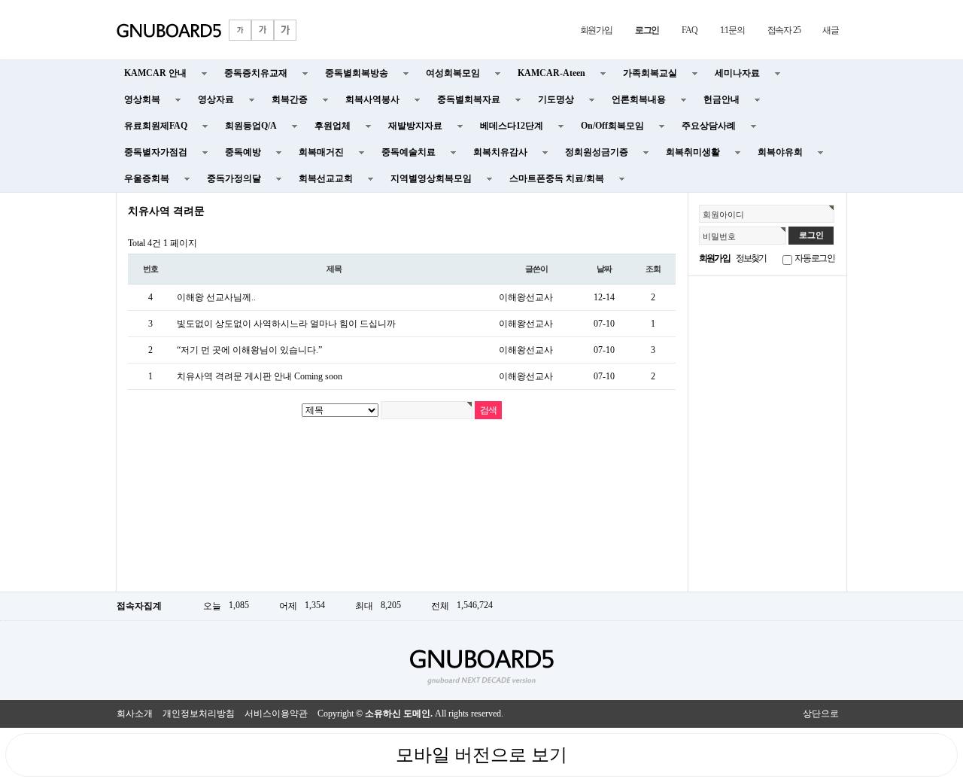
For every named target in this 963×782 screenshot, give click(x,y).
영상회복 (142, 99)
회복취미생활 (693, 152)
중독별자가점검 (155, 152)
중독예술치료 (408, 152)
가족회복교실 (650, 73)
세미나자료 (737, 73)
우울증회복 (146, 178)
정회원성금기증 (596, 152)
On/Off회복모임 (612, 125)
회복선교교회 (326, 178)
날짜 (604, 268)
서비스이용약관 (276, 713)
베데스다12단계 (511, 125)
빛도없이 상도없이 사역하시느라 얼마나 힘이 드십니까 (286, 323)
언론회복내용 (639, 99)
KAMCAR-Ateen (551, 73)
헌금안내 (721, 99)
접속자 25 (783, 30)
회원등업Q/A (251, 125)
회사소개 (135, 713)
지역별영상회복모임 (431, 178)
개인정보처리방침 (199, 713)
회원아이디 (723, 214)
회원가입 (596, 30)
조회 (653, 268)
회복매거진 (321, 152)
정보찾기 (751, 258)
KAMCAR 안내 (155, 73)
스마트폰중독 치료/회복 (556, 178)
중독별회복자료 (468, 99)
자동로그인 (814, 258)
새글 (830, 30)
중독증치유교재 (255, 73)
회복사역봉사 (372, 99)
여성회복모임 (453, 73)
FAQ (689, 30)
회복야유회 (780, 152)
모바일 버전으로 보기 (481, 755)
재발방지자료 (415, 125)
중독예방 (243, 152)
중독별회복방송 (356, 73)
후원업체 (332, 125)
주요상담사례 (709, 125)
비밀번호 (719, 236)
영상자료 (216, 99)
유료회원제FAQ (155, 125)
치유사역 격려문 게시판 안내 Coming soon (259, 376)
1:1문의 (732, 30)
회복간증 (290, 99)
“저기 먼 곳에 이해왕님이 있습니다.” (249, 350)
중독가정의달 (234, 178)
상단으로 (821, 713)
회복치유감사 (500, 152)
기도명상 (556, 99)
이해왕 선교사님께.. (216, 297)
